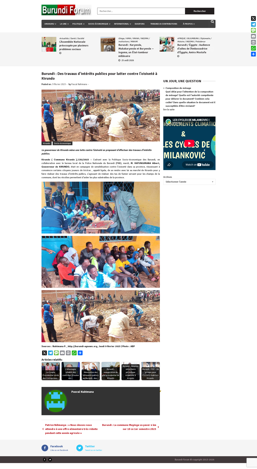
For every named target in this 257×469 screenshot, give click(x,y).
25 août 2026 (111, 60)
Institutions (107, 41)
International (121, 24)
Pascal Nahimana (79, 84)
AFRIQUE (165, 38)
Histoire (164, 41)
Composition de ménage (178, 88)
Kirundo (46, 143)
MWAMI (117, 41)
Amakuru (49, 24)
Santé (56, 38)
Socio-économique (98, 24)
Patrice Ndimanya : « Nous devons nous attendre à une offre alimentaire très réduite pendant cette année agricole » (71, 429)
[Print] (253, 42)
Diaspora (140, 24)
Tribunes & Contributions (163, 24)
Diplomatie (188, 38)
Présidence (184, 41)
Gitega (105, 38)
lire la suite (168, 109)
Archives (167, 177)
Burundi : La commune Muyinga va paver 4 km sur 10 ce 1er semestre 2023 (129, 427)
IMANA (119, 38)
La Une (63, 24)
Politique (77, 24)
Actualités (47, 38)
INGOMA (128, 38)
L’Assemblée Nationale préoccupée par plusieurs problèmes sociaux (57, 45)
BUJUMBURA (176, 38)
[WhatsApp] (253, 48)
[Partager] (253, 54)
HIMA (111, 38)
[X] (253, 18)
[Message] (253, 30)
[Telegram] (253, 24)
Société (64, 38)
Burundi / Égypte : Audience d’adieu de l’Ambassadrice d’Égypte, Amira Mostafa (177, 48)
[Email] (253, 36)
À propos (188, 24)
